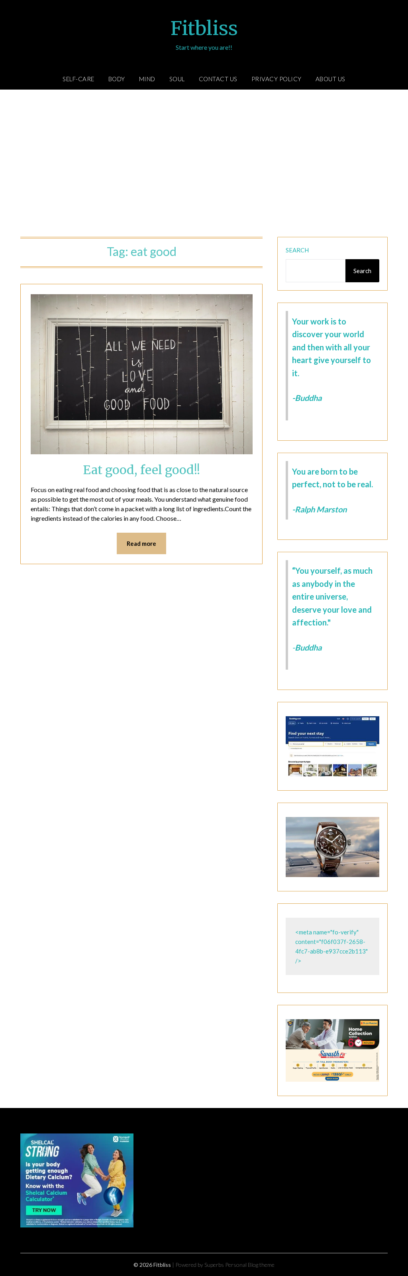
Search (297, 250)
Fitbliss (204, 28)
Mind (147, 78)
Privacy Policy (276, 78)
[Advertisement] (204, 165)
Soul (177, 78)
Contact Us (218, 78)
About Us (330, 78)
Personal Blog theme (250, 1264)
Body (116, 78)
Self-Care (78, 78)
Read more (141, 543)
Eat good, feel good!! (141, 469)
